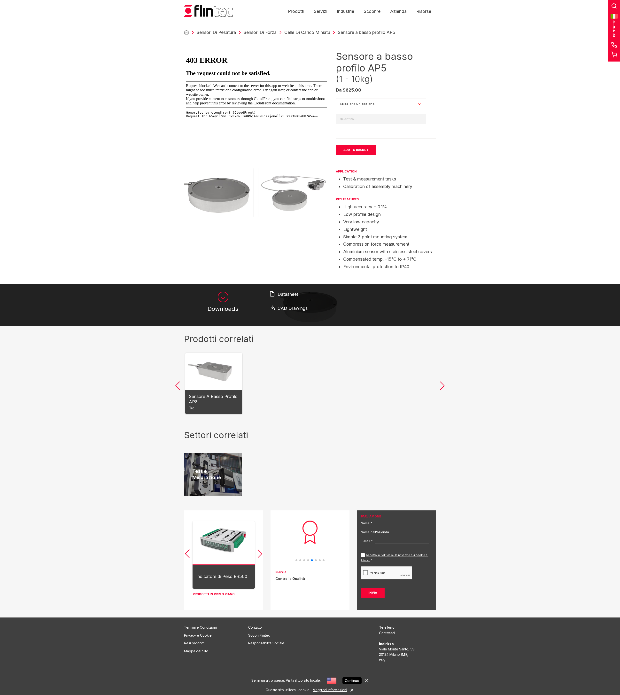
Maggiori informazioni (330, 690)
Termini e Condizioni (200, 627)
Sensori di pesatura (216, 32)
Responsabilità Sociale (266, 643)
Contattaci (387, 633)
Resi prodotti (194, 643)
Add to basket (355, 150)
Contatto (255, 627)
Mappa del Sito (196, 651)
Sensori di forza (260, 32)
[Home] (186, 32)
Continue (352, 681)
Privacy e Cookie (198, 635)
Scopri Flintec (259, 635)
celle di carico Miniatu (307, 32)
